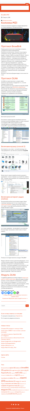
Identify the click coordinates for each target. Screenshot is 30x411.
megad (13, 373)
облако (27, 390)
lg (26, 370)
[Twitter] (5, 292)
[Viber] (17, 292)
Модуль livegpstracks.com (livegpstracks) (11, 341)
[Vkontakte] (8, 292)
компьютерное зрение (6, 387)
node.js (22, 375)
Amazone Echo (5, 367)
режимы (23, 392)
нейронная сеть (21, 390)
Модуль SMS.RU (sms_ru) (7, 345)
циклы (19, 393)
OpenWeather (5, 378)
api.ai (13, 368)
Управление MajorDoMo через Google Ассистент (15, 298)
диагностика (14, 386)
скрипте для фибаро (6, 204)
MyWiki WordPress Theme (18, 408)
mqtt (17, 375)
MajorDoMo (6, 373)
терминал (4, 393)
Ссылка (3, 357)
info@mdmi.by (18, 316)
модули (6, 389)
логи (20, 387)
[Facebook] (2, 292)
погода (18, 392)
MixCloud (3, 375)
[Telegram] (11, 292)
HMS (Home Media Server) (19, 87)
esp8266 (7, 370)
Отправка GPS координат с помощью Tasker (12, 328)
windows (17, 378)
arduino (18, 368)
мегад (24, 387)
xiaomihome (10, 381)
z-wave (23, 381)
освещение (5, 392)
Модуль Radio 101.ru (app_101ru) (8, 347)
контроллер (14, 387)
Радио (3, 383)
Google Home (15, 370)
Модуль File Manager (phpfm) (8, 343)
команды (22, 385)
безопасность (22, 383)
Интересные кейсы (7, 20)
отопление (12, 392)
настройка (14, 390)
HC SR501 (22, 370)
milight (24, 373)
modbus (8, 375)
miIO (18, 373)
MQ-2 (12, 375)
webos (12, 378)
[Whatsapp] (14, 292)
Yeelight (18, 381)
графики (5, 385)
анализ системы (12, 383)
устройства (12, 394)
